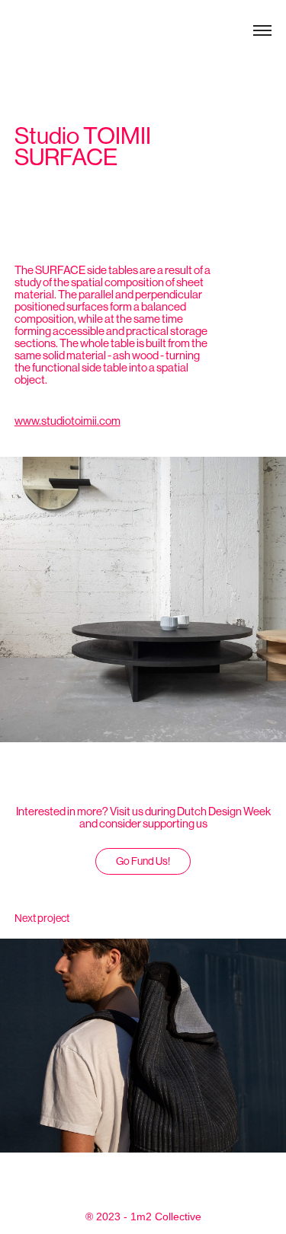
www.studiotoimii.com (67, 420)
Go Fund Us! (143, 861)
